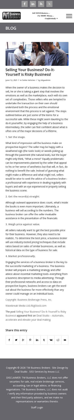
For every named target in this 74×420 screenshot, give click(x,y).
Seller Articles (28, 80)
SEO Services (36, 371)
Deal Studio (20, 371)
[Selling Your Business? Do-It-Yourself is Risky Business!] (37, 54)
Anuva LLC (54, 371)
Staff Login (37, 407)
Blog (11, 28)
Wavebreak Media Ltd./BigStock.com (26, 305)
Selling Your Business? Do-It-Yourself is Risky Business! (30, 72)
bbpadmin (45, 80)
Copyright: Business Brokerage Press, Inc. (29, 299)
